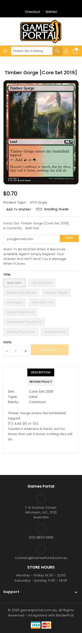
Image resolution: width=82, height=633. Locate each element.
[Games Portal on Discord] (49, 5)
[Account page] (66, 51)
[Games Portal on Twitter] (41, 5)
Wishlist (51, 12)
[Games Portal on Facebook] (32, 5)
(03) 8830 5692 (41, 537)
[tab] (40, 372)
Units (7, 342)
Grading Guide (56, 209)
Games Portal (41, 486)
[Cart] (75, 51)
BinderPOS (65, 615)
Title (7, 274)
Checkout (32, 12)
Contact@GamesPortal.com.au (41, 558)
